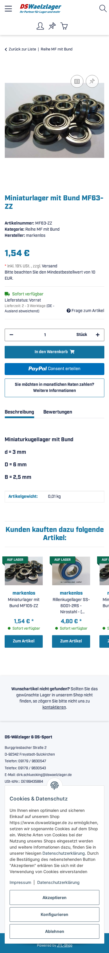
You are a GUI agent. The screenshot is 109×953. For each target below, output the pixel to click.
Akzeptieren (54, 897)
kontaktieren (54, 707)
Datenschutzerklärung (63, 853)
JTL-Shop (64, 945)
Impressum (20, 882)
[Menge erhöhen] (97, 335)
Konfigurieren (54, 914)
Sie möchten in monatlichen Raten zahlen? (54, 387)
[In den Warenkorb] (9, 67)
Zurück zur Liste (22, 49)
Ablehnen (54, 931)
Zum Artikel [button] (24, 641)
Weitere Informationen (54, 390)
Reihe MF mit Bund (42, 229)
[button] (104, 9)
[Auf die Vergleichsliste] (77, 81)
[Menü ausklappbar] (8, 6)
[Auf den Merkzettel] (92, 81)
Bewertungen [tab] (57, 412)
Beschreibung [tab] (19, 412)
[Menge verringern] (11, 335)
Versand (49, 266)
